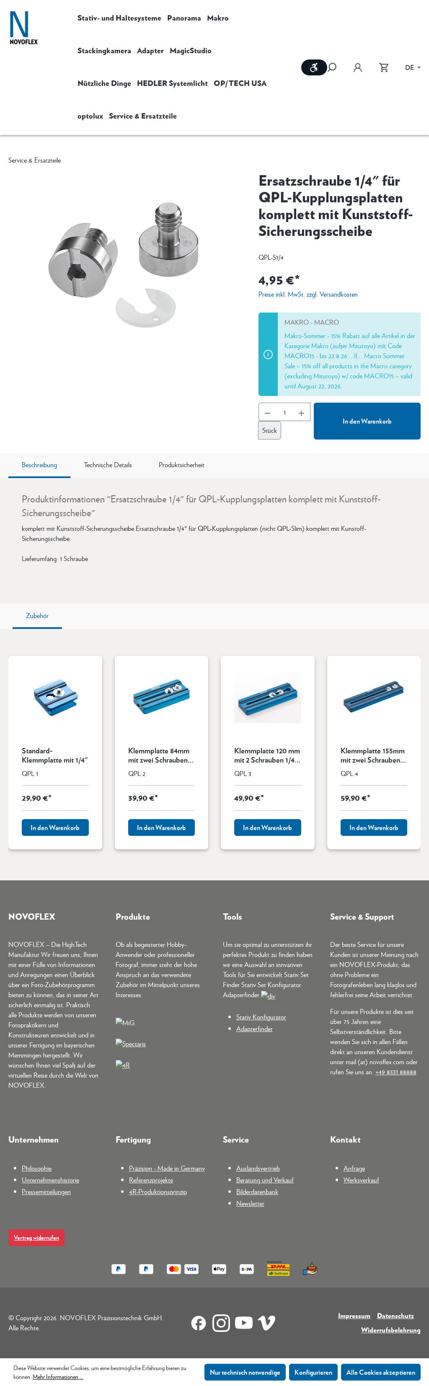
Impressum (354, 1315)
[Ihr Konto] (358, 67)
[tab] (39, 465)
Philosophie (37, 1168)
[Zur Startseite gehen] (23, 28)
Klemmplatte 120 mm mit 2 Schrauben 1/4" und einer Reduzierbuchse (267, 755)
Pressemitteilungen (46, 1191)
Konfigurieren (313, 1372)
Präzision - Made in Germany (167, 1168)
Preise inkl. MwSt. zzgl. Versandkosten (308, 294)
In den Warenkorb (367, 421)
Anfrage (354, 1168)
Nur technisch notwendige (245, 1372)
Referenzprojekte (151, 1179)
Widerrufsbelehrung (391, 1329)
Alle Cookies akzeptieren (380, 1372)
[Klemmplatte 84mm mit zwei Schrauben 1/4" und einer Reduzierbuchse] (161, 698)
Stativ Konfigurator (261, 1016)
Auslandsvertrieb (258, 1168)
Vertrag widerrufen (36, 1237)
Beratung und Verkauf (265, 1179)
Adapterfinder (254, 1028)
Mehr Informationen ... (58, 1376)
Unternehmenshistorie (50, 1179)
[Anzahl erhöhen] (301, 412)
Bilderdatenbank (257, 1191)
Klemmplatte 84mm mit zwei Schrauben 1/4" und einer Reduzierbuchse (158, 755)
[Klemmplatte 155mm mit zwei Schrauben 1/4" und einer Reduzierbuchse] (374, 698)
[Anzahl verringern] (267, 412)
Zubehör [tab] (37, 615)
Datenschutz (395, 1315)
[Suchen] (336, 67)
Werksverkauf (361, 1179)
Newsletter (250, 1203)
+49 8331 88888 (395, 1071)
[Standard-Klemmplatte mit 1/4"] (55, 698)
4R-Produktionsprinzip (158, 1191)
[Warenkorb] (384, 67)
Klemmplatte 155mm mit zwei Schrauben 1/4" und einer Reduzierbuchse (373, 755)
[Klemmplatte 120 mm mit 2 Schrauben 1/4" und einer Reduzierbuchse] (267, 698)
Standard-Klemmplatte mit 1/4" (55, 755)
